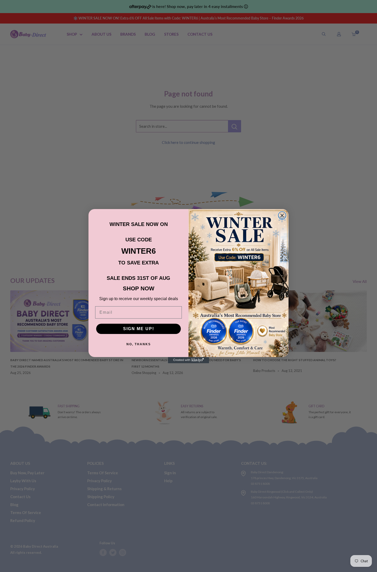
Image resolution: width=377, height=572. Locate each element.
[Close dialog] (282, 215)
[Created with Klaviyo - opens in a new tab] (188, 360)
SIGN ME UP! (138, 329)
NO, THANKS (138, 344)
